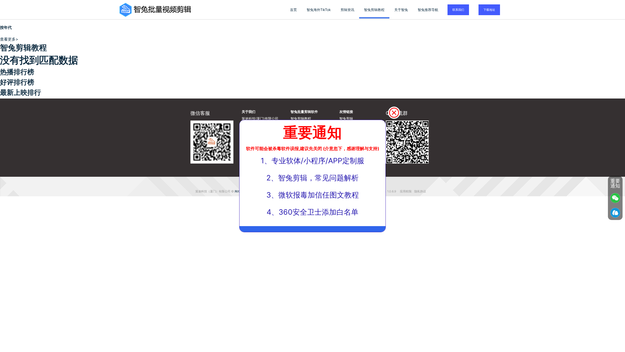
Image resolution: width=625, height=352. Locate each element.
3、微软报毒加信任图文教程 (312, 194)
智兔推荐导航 (428, 10)
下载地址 (489, 9)
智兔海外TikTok (319, 10)
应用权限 (406, 191)
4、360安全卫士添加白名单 (312, 212)
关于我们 (248, 112)
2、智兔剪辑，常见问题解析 (312, 177)
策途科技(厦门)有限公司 (260, 118)
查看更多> (9, 39)
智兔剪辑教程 (374, 10)
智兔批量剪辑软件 (304, 112)
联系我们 (458, 9)
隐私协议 (420, 191)
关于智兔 (401, 10)
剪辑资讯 (347, 10)
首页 (293, 10)
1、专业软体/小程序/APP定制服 (312, 160)
